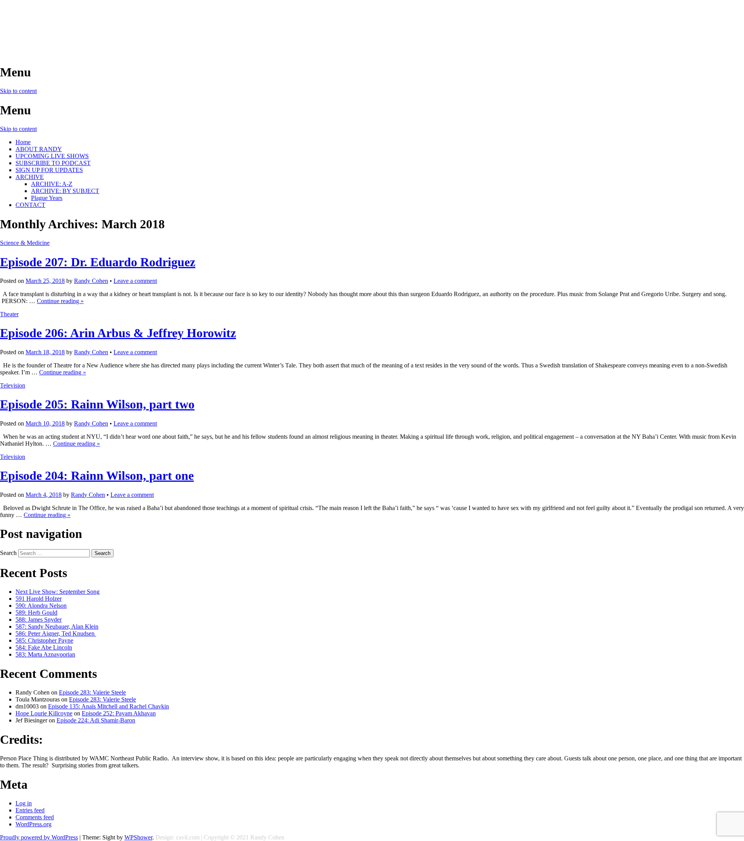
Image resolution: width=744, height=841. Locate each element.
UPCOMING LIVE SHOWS (52, 156)
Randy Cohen (91, 280)
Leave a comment (135, 280)
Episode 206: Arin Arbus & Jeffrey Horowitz (118, 333)
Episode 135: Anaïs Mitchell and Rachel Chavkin (108, 706)
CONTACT (30, 205)
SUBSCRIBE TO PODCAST (53, 163)
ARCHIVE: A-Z (51, 184)
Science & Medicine (25, 243)
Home (23, 142)
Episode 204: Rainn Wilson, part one (97, 476)
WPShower (138, 837)
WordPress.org (34, 824)
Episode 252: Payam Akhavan (119, 713)
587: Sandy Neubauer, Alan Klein (57, 626)
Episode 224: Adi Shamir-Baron (96, 720)
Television (12, 385)
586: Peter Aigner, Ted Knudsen (56, 633)
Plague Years (46, 198)
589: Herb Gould (36, 612)
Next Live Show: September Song (58, 591)
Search (8, 553)
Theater (9, 314)
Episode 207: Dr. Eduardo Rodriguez (97, 262)
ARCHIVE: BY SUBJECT (65, 191)
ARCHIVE (30, 177)
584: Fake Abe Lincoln (44, 647)
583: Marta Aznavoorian (45, 654)
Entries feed (30, 810)
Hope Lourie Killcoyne (44, 713)
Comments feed (35, 817)
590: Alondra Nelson (41, 605)
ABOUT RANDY (39, 149)
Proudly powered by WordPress (39, 837)
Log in (24, 803)
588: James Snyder (39, 619)
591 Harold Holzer (39, 598)
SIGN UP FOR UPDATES (49, 170)
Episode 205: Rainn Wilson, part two (97, 404)
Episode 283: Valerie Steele (92, 692)
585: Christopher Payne (44, 640)
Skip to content (18, 91)
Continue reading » (60, 301)
